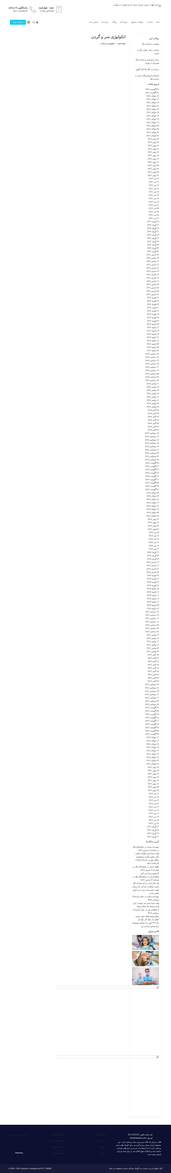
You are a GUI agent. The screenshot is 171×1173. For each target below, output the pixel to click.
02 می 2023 (154, 823)
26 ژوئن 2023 (153, 770)
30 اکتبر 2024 (153, 410)
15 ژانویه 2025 (153, 337)
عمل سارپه (139, 896)
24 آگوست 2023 (152, 714)
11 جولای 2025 (152, 122)
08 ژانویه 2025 (153, 344)
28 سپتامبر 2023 (152, 684)
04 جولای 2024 (152, 516)
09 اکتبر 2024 (153, 423)
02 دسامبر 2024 (152, 380)
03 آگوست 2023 (152, 734)
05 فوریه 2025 (153, 317)
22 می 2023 (154, 803)
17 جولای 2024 (152, 503)
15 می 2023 (154, 810)
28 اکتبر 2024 (153, 413)
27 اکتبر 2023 (153, 658)
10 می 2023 (154, 817)
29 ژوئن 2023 (153, 767)
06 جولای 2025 (152, 129)
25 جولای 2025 (152, 102)
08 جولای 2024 (152, 512)
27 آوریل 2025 (153, 225)
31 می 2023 (154, 794)
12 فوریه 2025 (153, 311)
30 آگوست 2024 (152, 463)
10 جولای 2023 (152, 757)
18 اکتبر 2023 (153, 665)
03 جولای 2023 (152, 764)
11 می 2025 (154, 205)
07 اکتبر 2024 (153, 427)
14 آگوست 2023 (152, 724)
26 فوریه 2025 (153, 297)
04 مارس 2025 (152, 291)
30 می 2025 (154, 178)
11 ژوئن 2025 (153, 162)
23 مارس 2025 (152, 264)
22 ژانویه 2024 (153, 592)
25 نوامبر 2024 (153, 387)
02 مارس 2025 (152, 294)
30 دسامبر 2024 (152, 354)
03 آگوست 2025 (152, 89)
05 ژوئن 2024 (153, 526)
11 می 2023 (154, 813)
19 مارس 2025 (152, 271)
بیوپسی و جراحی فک (150, 44)
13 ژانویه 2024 (153, 602)
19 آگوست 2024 (152, 473)
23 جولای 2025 (152, 106)
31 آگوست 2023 (152, 707)
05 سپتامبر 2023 (152, 704)
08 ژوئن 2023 (153, 787)
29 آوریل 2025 (153, 221)
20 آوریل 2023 (153, 833)
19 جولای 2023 (152, 747)
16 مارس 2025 (152, 274)
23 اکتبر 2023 (153, 661)
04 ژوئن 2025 (153, 172)
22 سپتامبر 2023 (152, 688)
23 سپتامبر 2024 (152, 440)
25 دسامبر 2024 (152, 357)
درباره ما (105, 22)
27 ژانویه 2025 (153, 327)
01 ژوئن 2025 (153, 175)
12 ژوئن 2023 (153, 784)
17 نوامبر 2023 (153, 641)
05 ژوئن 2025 (153, 169)
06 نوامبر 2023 (153, 648)
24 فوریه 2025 (153, 301)
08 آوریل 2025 (153, 245)
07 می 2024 (154, 549)
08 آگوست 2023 (152, 731)
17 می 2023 (154, 807)
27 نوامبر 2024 (153, 383)
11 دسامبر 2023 (152, 622)
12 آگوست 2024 (152, 479)
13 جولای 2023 (152, 754)
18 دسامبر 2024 (152, 364)
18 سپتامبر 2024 (152, 443)
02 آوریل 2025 (153, 251)
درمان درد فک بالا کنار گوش (147, 69)
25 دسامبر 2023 (152, 612)
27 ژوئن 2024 (153, 519)
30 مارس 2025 (152, 255)
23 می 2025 (154, 188)
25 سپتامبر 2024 (152, 436)
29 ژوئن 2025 (153, 139)
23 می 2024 (154, 536)
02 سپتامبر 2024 (152, 460)
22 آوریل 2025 (153, 231)
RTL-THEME (46, 1168)
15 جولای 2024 (152, 506)
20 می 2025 (154, 192)
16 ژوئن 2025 (153, 155)
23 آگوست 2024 (152, 469)
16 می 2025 (154, 198)
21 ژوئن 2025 (153, 149)
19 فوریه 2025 (153, 304)
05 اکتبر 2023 (153, 678)
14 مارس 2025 (152, 278)
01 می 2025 (154, 218)
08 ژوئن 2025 (153, 165)
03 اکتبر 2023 (153, 681)
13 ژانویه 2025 (153, 340)
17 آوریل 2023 (153, 837)
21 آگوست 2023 (152, 717)
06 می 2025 (154, 212)
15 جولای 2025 (152, 116)
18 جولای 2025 (152, 112)
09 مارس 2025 (152, 284)
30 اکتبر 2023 (153, 655)
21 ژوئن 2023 (153, 774)
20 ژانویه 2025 (153, 334)
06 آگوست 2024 (152, 486)
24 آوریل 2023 (153, 830)
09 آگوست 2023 (152, 727)
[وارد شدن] (28, 22)
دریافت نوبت (18, 22)
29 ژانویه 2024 (153, 588)
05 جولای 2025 (152, 132)
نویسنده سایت (153, 847)
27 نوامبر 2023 (153, 635)
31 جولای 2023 (152, 737)
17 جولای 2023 (152, 750)
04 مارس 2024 (152, 572)
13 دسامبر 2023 (152, 618)
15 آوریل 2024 (153, 552)
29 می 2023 (154, 797)
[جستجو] (34, 22)
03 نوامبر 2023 (153, 651)
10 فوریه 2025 (153, 314)
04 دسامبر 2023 (152, 628)
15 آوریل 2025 (153, 238)
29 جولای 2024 (152, 493)
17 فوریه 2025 (153, 307)
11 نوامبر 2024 (153, 400)
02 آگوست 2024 (152, 489)
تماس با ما (93, 22)
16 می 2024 (154, 542)
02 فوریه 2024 (153, 585)
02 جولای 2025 (152, 136)
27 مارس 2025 (152, 261)
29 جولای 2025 (152, 96)
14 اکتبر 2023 (153, 671)
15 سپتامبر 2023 (152, 694)
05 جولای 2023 (152, 760)
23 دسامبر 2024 (152, 360)
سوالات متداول (137, 22)
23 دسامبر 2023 (152, 615)
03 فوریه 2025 (153, 321)
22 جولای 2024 (152, 499)
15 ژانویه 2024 (153, 598)
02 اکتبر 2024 (153, 430)
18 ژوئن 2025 (153, 152)
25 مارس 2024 (152, 562)
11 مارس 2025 (152, 281)
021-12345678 (20, 11)
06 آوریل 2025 (153, 248)
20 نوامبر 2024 (153, 390)
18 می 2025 (154, 195)
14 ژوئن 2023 (153, 780)
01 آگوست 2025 (152, 93)
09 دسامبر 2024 (152, 374)
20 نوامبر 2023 (153, 638)
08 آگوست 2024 (152, 483)
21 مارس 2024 (152, 565)
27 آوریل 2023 (153, 827)
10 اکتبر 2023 (153, 674)
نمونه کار (123, 22)
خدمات (150, 22)
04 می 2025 (154, 215)
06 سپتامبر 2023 (152, 701)
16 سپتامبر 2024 (152, 446)
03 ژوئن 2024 (153, 529)
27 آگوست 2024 (152, 466)
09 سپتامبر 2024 (152, 453)
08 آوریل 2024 (153, 555)
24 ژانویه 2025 (153, 331)
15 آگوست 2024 (152, 476)
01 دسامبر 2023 (152, 631)
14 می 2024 (154, 546)
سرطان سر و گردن (97, 85)
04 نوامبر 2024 (153, 407)
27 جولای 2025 (152, 99)
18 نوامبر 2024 (153, 393)
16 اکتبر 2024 (153, 416)
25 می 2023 (154, 800)
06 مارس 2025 (152, 288)
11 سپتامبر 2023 (152, 698)
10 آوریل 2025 (153, 241)
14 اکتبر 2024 (153, 420)
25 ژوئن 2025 (153, 142)
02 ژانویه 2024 (153, 608)
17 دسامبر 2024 (152, 367)
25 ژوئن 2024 (153, 522)
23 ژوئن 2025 (153, 145)
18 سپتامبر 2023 (152, 691)
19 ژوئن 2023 (153, 777)
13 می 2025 (154, 202)
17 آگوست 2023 (152, 721)
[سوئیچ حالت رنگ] (37, 22)
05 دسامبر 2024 (152, 377)
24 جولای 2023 (152, 744)
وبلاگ (114, 22)
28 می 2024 (154, 532)
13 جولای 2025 (152, 119)
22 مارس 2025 (152, 268)
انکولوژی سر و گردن (113, 67)
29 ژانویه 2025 (153, 324)
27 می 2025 (154, 182)
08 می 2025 (154, 208)
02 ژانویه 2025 (153, 350)
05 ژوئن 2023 (153, 790)
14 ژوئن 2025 (153, 159)
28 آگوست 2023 (152, 711)
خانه (158, 22)
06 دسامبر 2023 (152, 625)
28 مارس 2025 (152, 258)
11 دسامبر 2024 (152, 370)
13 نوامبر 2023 (153, 645)
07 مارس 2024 (152, 569)
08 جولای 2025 (152, 126)
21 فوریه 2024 (153, 579)
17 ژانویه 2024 (153, 595)
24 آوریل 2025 (153, 228)
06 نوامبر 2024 (153, 403)
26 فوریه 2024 (153, 575)
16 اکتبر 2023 (153, 668)
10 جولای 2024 (152, 509)
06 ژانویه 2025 (153, 347)
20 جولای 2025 (152, 109)
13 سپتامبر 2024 (152, 450)
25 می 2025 (154, 185)
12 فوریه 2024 (153, 582)
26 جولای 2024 (152, 496)
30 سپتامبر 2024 (152, 433)
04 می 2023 (154, 820)
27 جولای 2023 (152, 741)
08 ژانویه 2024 (153, 605)
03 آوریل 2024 (153, 559)
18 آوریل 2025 (153, 235)
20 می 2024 (154, 539)
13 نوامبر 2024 (153, 397)
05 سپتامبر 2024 (152, 456)
